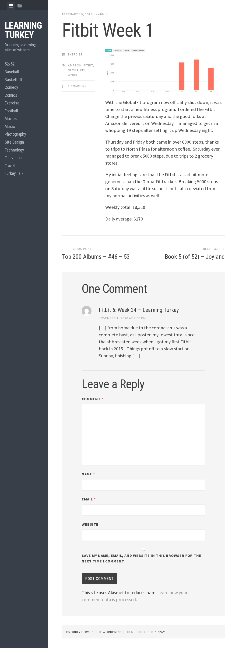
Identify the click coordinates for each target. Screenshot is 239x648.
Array (160, 632)
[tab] (11, 6)
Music (10, 126)
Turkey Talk (14, 173)
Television (13, 157)
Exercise (12, 102)
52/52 (10, 64)
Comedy (11, 87)
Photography (15, 134)
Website (90, 524)
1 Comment (77, 86)
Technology (14, 150)
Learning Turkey (23, 30)
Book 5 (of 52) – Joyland (195, 256)
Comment (92, 398)
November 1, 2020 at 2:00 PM (122, 318)
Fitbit (88, 65)
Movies (11, 118)
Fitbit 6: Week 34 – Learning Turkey (139, 310)
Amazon (74, 65)
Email (89, 499)
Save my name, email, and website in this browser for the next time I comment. (141, 558)
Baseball (12, 71)
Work (72, 75)
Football (11, 110)
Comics (11, 95)
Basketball (13, 79)
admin (103, 14)
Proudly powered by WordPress (94, 632)
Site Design (14, 142)
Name (88, 474)
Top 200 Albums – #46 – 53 (96, 256)
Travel (10, 165)
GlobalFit (76, 70)
